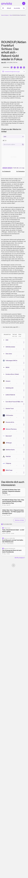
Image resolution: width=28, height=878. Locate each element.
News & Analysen (5, 15)
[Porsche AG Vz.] (4, 422)
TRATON (8, 456)
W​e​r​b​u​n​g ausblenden (19, 27)
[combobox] (13, 144)
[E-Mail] (24, 68)
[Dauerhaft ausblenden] (24, 71)
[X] (21, 68)
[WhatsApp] (18, 68)
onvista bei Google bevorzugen (12, 71)
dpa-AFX (3, 62)
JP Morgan (9, 443)
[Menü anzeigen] (3, 8)
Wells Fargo (9, 470)
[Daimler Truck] (4, 408)
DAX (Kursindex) (10, 347)
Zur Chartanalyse (20, 171)
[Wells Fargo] (4, 470)
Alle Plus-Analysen (19, 557)
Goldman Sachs (10, 449)
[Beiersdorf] (4, 436)
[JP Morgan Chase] (4, 443)
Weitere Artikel (19, 520)
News (11, 15)
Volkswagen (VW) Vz (11, 360)
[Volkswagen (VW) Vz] (4, 360)
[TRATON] (4, 456)
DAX (7, 340)
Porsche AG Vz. (10, 422)
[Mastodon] (12, 68)
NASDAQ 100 (9, 388)
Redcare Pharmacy (11, 429)
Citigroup (8, 463)
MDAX (7, 367)
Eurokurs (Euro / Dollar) (12, 374)
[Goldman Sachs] (4, 449)
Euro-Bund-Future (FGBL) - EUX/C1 (16, 401)
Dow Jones (9, 353)
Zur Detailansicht (6, 171)
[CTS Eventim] (4, 415)
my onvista (17, 8)
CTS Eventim (9, 415)
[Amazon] (4, 381)
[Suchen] (22, 144)
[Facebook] (15, 68)
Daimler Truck (10, 408)
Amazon (8, 381)
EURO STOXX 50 (10, 395)
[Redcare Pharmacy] (4, 429)
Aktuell (9, 8)
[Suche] (23, 8)
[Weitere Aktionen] (24, 342)
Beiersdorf (9, 436)
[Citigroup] (4, 463)
